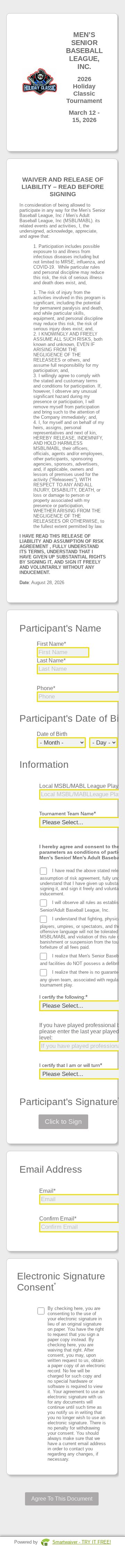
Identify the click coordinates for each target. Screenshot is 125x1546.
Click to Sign (63, 1121)
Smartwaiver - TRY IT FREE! (81, 1542)
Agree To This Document (61, 1499)
